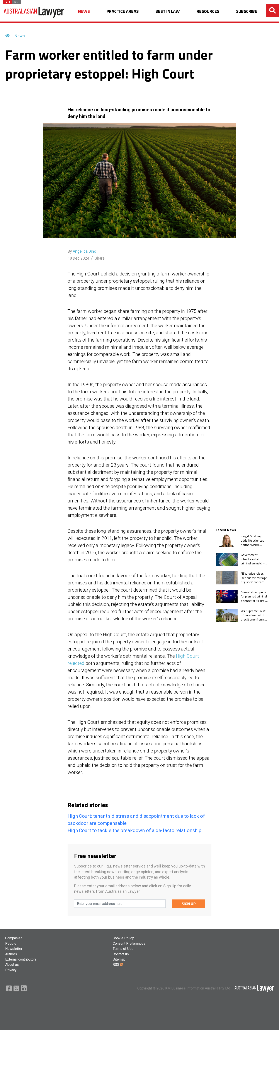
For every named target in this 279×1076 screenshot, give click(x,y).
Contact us (121, 954)
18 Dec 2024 (78, 258)
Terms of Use (123, 949)
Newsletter (13, 949)
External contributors (21, 959)
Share (100, 258)
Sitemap (119, 959)
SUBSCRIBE (246, 11)
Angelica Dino (84, 251)
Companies (13, 938)
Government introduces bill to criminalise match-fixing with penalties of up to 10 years (254, 559)
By (82, 251)
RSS (116, 965)
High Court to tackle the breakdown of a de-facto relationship (134, 830)
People (10, 943)
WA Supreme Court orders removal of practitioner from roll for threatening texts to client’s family (254, 615)
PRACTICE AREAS (123, 11)
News (20, 35)
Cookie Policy (123, 938)
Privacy (11, 970)
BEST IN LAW (167, 11)
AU (7, 2)
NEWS (84, 11)
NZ (16, 2)
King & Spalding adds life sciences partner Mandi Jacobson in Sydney (254, 540)
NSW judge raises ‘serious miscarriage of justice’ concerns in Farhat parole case (254, 577)
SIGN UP (189, 904)
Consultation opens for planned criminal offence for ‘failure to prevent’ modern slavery (254, 596)
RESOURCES (208, 11)
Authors (11, 954)
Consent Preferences (129, 943)
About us (12, 965)
